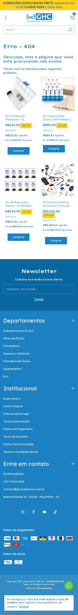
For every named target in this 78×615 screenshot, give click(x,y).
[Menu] (6, 18)
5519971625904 (13, 474)
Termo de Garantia (15, 436)
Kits (5, 376)
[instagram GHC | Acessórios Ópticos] (22, 512)
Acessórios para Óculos (18, 330)
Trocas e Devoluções (16, 421)
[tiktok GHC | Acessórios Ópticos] (55, 512)
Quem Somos (11, 398)
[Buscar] (70, 29)
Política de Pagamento (18, 429)
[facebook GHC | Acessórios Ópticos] (33, 512)
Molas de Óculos (13, 338)
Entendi (24, 606)
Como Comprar (13, 406)
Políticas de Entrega (16, 413)
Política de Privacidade (18, 444)
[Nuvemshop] (39, 589)
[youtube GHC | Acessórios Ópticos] (44, 512)
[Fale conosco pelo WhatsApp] (69, 586)
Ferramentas (11, 346)
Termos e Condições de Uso (21, 451)
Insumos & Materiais (16, 353)
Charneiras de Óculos (17, 361)
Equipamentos (12, 368)
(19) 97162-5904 (13, 481)
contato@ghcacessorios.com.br (24, 489)
